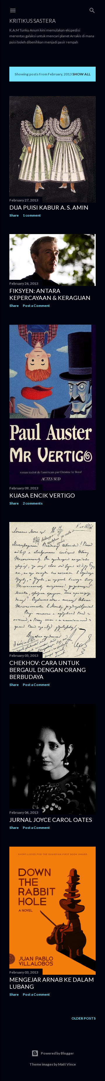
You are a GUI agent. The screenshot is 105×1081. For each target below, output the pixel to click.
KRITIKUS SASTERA (32, 20)
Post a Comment (36, 305)
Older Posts (83, 1018)
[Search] (92, 9)
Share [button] (14, 215)
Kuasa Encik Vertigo (42, 495)
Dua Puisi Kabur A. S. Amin (48, 207)
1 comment (32, 215)
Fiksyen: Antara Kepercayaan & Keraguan (49, 294)
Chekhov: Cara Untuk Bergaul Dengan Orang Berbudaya (47, 669)
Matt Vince (67, 1064)
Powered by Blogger (57, 1053)
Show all (81, 74)
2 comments (33, 503)
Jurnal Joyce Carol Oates (50, 819)
